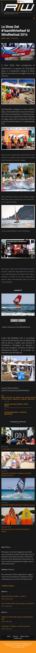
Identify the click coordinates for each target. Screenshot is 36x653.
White (10, 399)
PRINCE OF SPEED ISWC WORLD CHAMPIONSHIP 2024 (17, 618)
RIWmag (3, 38)
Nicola (3, 606)
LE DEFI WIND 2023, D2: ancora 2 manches (15, 449)
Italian (22, 1)
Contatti (15, 636)
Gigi (23, 397)
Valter (5, 399)
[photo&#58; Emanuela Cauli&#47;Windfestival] (18, 91)
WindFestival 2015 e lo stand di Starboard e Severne (15, 530)
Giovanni (28, 397)
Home (8, 636)
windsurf (24, 399)
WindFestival (16, 399)
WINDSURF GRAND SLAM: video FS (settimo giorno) (18, 505)
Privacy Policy (24, 636)
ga (14, 397)
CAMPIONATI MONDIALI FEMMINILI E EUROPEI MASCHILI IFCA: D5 (16, 474)
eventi (8, 38)
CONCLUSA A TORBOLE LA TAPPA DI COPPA (15, 626)
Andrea (4, 397)
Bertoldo (9, 397)
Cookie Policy (18, 638)
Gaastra (18, 397)
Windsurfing (31, 399)
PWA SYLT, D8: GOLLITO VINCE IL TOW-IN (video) (16, 405)
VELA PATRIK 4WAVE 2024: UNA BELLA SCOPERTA (17, 603)
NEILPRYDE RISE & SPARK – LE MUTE (13, 596)
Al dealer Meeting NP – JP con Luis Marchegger (15, 413)
